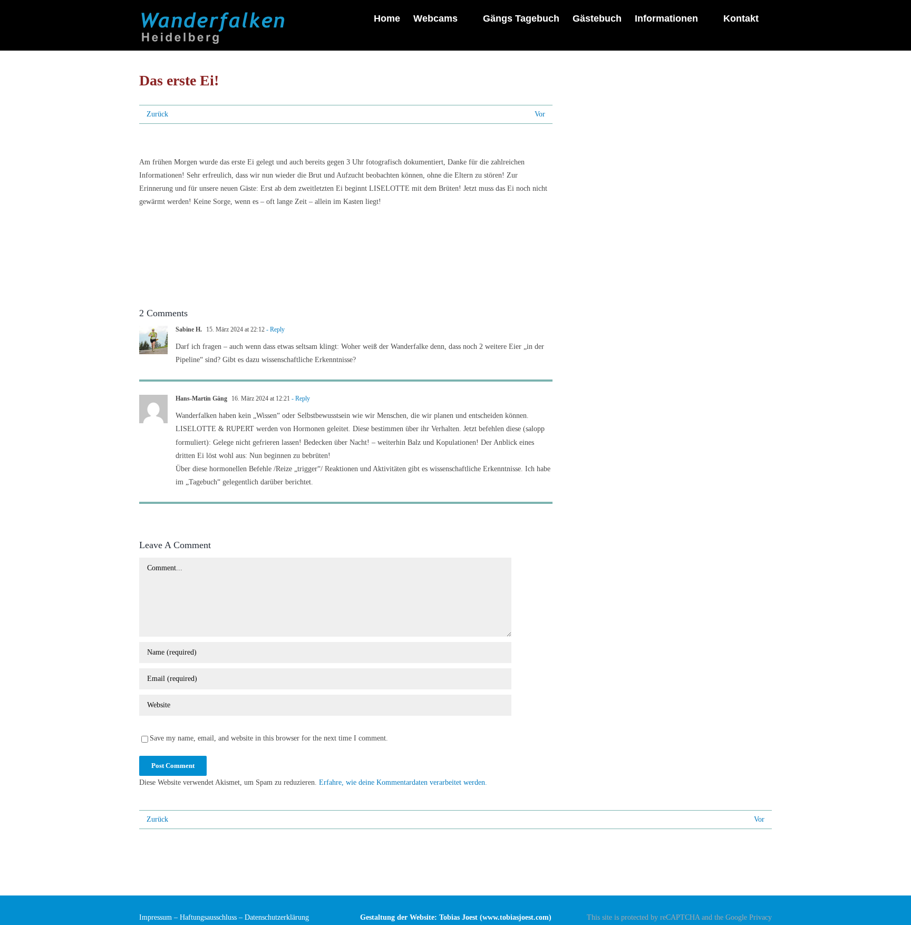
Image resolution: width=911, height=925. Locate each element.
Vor (540, 114)
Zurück (157, 114)
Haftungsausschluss (208, 917)
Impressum (155, 917)
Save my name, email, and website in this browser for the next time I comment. (269, 738)
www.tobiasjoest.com (515, 917)
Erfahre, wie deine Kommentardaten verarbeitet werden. (403, 782)
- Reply (275, 329)
